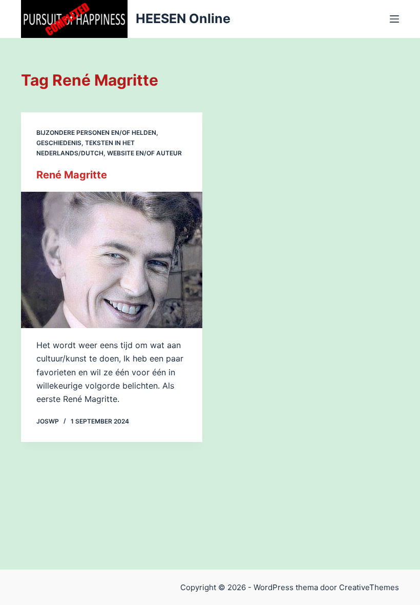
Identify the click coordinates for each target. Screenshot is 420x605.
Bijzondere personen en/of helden (96, 132)
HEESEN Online (183, 18)
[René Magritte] (111, 260)
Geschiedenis (58, 143)
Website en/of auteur (144, 153)
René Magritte (71, 175)
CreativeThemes (369, 587)
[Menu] (394, 19)
